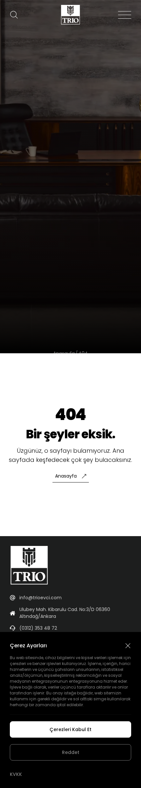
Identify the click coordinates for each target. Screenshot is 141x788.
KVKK (16, 774)
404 (83, 353)
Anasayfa (64, 353)
